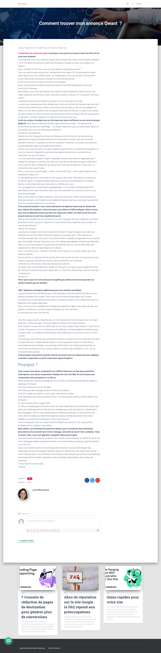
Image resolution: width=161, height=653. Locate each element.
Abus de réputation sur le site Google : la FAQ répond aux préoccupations (80, 604)
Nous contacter (54, 648)
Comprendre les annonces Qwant (33, 53)
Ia (132, 4)
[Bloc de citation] (46, 530)
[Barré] (37, 530)
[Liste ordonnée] (40, 530)
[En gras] (28, 530)
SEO (30, 478)
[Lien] (52, 530)
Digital (139, 4)
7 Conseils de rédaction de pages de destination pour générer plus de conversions (37, 607)
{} (55, 530)
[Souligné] (34, 530)
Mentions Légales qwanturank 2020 (32, 648)
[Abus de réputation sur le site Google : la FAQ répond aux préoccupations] (80, 578)
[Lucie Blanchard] (23, 494)
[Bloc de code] (49, 530)
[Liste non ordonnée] (43, 530)
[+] (58, 530)
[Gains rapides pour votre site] (123, 578)
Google (28, 482)
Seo (127, 4)
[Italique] (31, 530)
